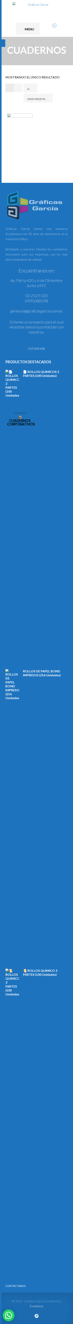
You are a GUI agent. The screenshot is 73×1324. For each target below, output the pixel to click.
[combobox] (30, 88)
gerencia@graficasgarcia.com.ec (36, 310)
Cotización (36, 348)
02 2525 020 (36, 295)
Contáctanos (15, 1286)
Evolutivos (36, 1306)
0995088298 (36, 300)
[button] (8, 1315)
